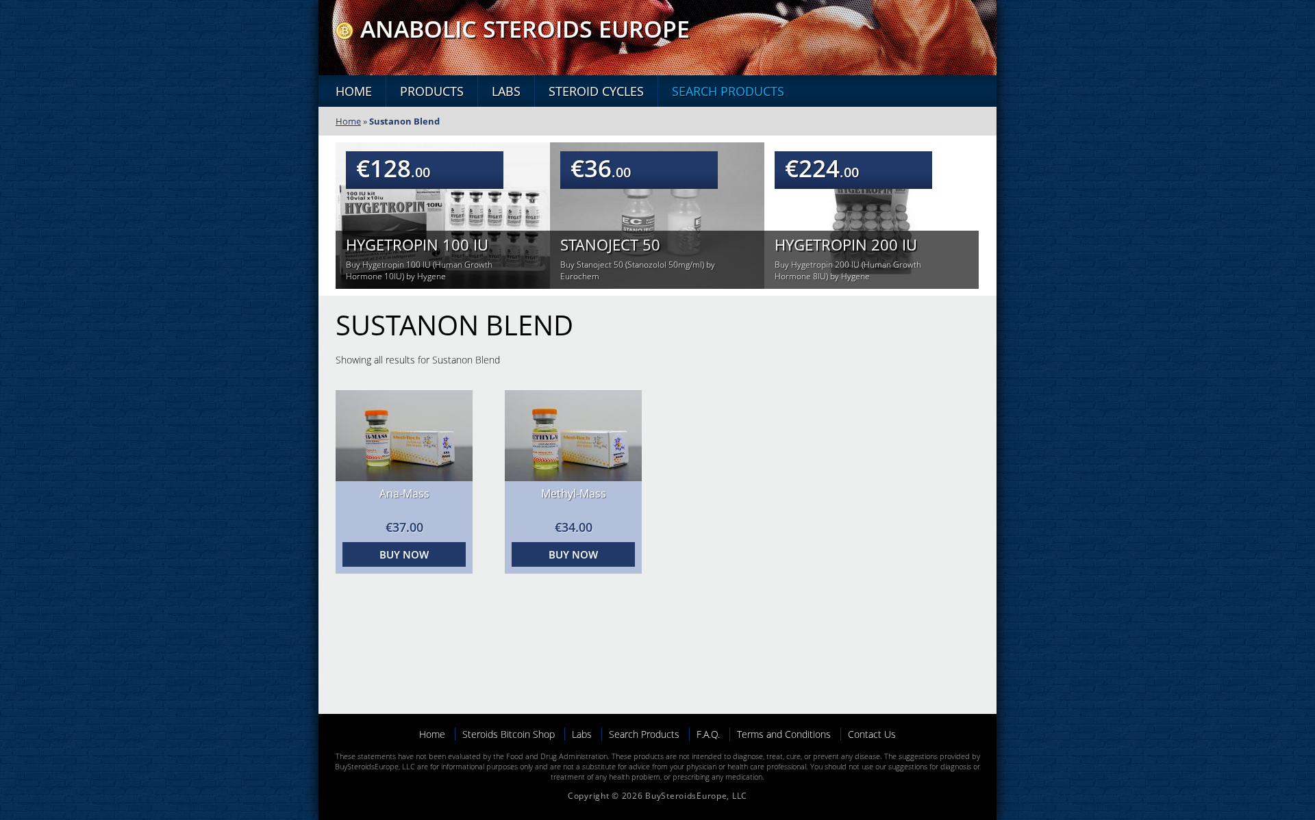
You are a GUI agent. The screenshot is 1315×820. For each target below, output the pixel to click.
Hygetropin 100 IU (417, 244)
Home (354, 91)
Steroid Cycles (596, 91)
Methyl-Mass (573, 493)
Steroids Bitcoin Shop (508, 734)
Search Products (728, 91)
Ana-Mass (404, 493)
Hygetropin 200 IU (846, 244)
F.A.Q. (708, 734)
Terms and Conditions (784, 734)
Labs (506, 91)
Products (432, 91)
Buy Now (404, 554)
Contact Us (872, 734)
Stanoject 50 (610, 244)
